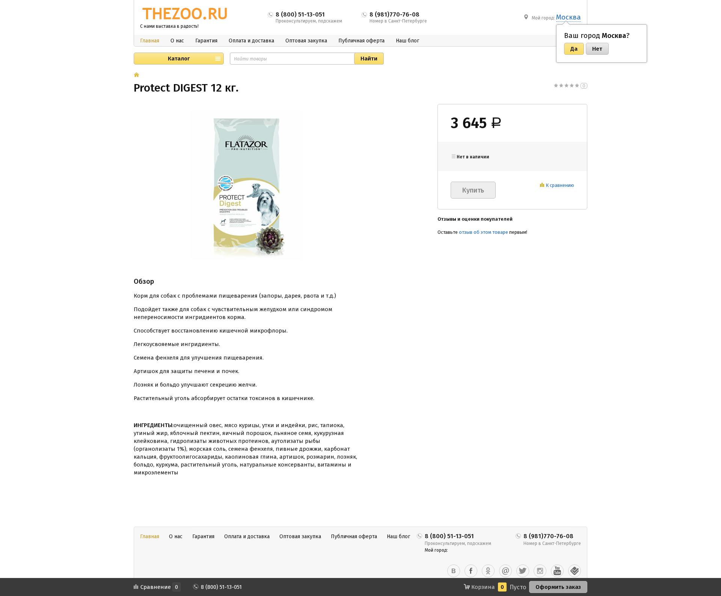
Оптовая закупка (306, 41)
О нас (177, 41)
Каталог (179, 58)
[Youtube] (557, 570)
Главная (149, 41)
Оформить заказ (558, 587)
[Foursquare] (574, 570)
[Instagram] (540, 570)
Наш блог (407, 41)
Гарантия (206, 41)
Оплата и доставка (251, 41)
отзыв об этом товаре (483, 232)
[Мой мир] (505, 570)
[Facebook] (471, 570)
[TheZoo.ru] (185, 14)
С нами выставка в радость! (169, 26)
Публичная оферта (361, 41)
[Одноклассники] (488, 570)
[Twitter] (522, 570)
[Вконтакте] (453, 570)
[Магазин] (136, 75)
